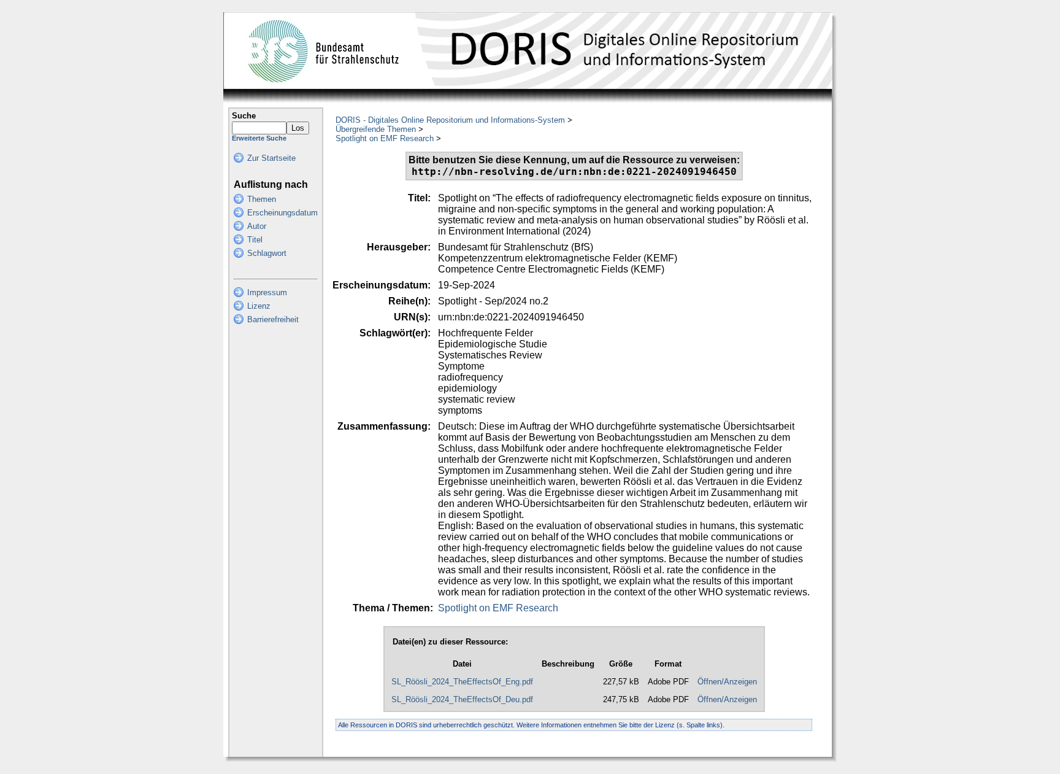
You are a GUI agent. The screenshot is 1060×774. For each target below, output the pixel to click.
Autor (256, 226)
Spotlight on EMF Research (385, 138)
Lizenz (259, 306)
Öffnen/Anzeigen (727, 681)
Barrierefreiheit (273, 319)
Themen (261, 199)
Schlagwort (266, 253)
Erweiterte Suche (259, 138)
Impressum (267, 292)
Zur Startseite (271, 158)
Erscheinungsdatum (282, 212)
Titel (255, 239)
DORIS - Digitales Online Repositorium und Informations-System (450, 120)
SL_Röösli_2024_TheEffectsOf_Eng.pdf (462, 681)
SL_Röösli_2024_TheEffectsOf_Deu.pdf (462, 699)
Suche (244, 115)
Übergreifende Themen (376, 129)
